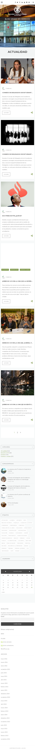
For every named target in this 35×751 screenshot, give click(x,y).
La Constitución (12, 540)
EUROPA (26, 533)
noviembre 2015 (5, 669)
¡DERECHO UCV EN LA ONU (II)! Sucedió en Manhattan (17, 404)
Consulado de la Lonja (8, 527)
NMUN (3, 543)
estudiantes (19, 533)
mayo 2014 (4, 700)
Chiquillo (16, 522)
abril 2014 (4, 704)
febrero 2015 (4, 686)
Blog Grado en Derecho (17, 19)
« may (3, 592)
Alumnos (8, 32)
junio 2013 (4, 725)
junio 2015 (4, 672)
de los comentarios (7, 645)
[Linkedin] (22, 2)
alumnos (12, 520)
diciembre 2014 (5, 693)
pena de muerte (11, 543)
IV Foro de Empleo (13, 503)
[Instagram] (26, 2)
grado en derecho (7, 538)
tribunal (10, 548)
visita (11, 550)
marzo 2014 (4, 707)
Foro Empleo (12, 535)
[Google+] (19, 2)
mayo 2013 (4, 728)
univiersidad (5, 550)
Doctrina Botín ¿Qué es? (12, 216)
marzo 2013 (4, 732)
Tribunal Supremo (20, 548)
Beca (25, 520)
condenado (5, 525)
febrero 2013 (4, 735)
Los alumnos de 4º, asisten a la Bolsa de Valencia (19, 495)
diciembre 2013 (5, 718)
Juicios (28, 538)
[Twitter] (17, 2)
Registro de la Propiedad (15, 545)
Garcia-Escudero (22, 535)
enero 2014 (4, 714)
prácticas (27, 543)
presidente (20, 543)
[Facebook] (15, 2)
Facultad (4, 535)
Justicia (4, 540)
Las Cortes (21, 540)
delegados (19, 527)
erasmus (11, 533)
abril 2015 (4, 679)
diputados (4, 530)
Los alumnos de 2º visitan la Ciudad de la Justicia (19, 470)
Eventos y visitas (10, 34)
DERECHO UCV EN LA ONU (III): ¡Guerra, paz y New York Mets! (17, 343)
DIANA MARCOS (28, 527)
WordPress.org (5, 649)
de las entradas (6, 642)
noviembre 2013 (5, 721)
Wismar (17, 550)
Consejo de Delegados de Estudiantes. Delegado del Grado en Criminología (17, 92)
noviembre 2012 (5, 739)
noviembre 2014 (5, 697)
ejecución (4, 533)
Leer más (6, 112)
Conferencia (13, 525)
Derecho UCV (17, 32)
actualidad (5, 520)
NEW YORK (28, 540)
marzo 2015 (4, 683)
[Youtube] (24, 2)
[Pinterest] (29, 2)
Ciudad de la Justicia (26, 522)
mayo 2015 (4, 676)
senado (26, 545)
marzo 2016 (4, 662)
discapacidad (12, 530)
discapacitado (22, 530)
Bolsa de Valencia (7, 522)
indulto (16, 538)
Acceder (3, 638)
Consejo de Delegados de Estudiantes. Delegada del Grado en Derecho (17, 154)
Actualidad (5, 269)
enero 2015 (4, 690)
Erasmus (3, 454)
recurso (4, 545)
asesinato (19, 520)
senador (4, 548)
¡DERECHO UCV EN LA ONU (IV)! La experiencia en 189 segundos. (17, 281)
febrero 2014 (4, 711)
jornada (22, 538)
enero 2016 (4, 666)
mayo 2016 (4, 659)
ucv (28, 548)
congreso (21, 525)
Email (2, 616)
